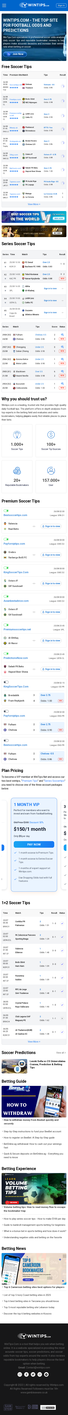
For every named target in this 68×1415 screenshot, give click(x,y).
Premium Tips (29, 780)
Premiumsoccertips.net (17, 629)
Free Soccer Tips (17, 66)
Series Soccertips (54, 780)
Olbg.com (14, 155)
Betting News (14, 1248)
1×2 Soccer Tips (16, 903)
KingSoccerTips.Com (16, 572)
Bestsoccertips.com (15, 515)
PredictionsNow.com (16, 658)
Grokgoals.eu (15, 141)
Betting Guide (14, 1081)
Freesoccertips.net (16, 114)
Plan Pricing (12, 770)
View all (60, 1052)
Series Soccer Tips (18, 244)
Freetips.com (15, 100)
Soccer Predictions (19, 1052)
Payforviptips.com (14, 543)
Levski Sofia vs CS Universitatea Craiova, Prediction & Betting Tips (47, 1064)
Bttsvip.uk (14, 128)
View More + (34, 204)
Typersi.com (15, 182)
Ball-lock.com (15, 168)
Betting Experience (19, 1168)
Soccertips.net (16, 85)
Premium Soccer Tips (21, 501)
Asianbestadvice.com (16, 600)
